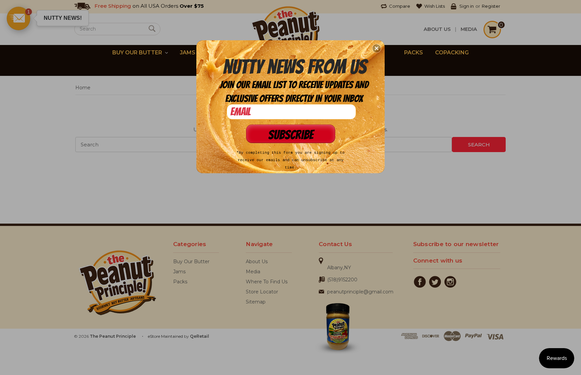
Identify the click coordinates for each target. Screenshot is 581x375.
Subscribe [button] (290, 135)
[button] (377, 48)
